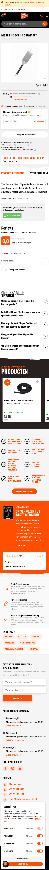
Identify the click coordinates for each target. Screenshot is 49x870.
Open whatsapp (13, 215)
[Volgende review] (45, 262)
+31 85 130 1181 (16, 794)
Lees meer (21, 545)
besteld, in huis (15, 145)
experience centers (20, 99)
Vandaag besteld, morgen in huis (15, 9)
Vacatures (9, 642)
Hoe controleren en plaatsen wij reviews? (18, 232)
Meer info (29, 828)
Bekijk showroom (13, 726)
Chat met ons (15, 784)
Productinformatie (12, 173)
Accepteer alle (23, 864)
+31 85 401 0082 (16, 789)
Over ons (36, 636)
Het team (22, 636)
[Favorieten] (35, 15)
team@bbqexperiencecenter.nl (23, 799)
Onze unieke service (24, 491)
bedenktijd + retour (16, 142)
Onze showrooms (27, 642)
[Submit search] (44, 23)
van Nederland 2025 (18, 150)
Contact (8, 636)
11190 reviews (35, 556)
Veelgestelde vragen (14, 648)
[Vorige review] (4, 262)
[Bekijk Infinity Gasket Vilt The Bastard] (22, 400)
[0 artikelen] (3, 15)
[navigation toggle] (45, 15)
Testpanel (34, 648)
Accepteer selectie (23, 859)
